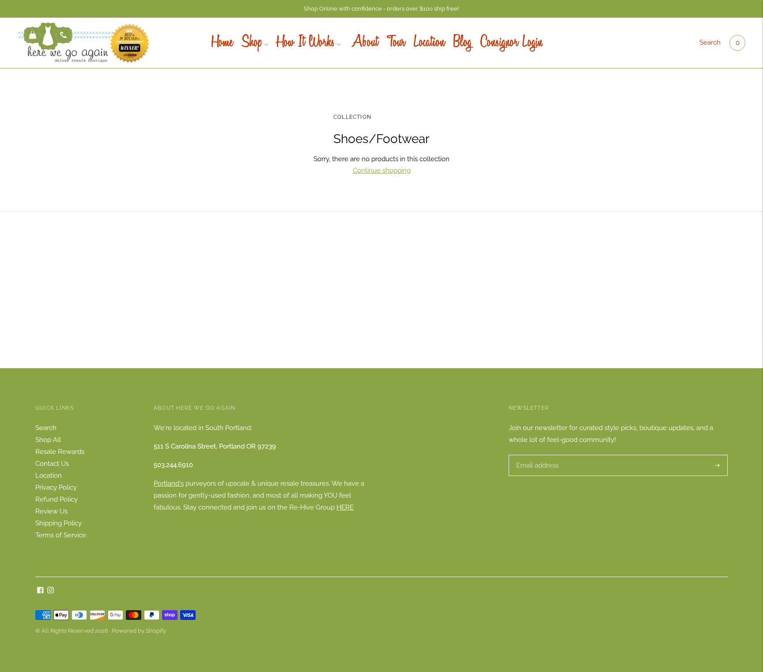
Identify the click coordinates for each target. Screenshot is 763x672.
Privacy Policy (56, 487)
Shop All (48, 440)
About (363, 43)
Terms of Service (60, 535)
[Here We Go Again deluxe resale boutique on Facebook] (40, 591)
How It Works (306, 43)
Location (429, 43)
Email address (536, 455)
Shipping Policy (58, 523)
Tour (396, 43)
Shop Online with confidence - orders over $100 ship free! (381, 8)
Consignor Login (511, 43)
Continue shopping (382, 170)
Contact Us (52, 464)
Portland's (169, 483)
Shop (252, 43)
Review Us (51, 511)
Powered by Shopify (139, 630)
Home (222, 43)
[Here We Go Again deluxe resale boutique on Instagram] (50, 591)
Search (710, 42)
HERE (345, 507)
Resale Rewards (59, 452)
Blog (462, 43)
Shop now (381, 304)
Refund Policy (56, 499)
